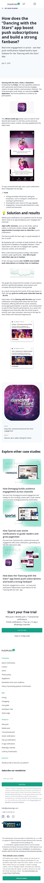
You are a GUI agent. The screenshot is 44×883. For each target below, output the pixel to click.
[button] (34, 3)
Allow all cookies (21, 878)
